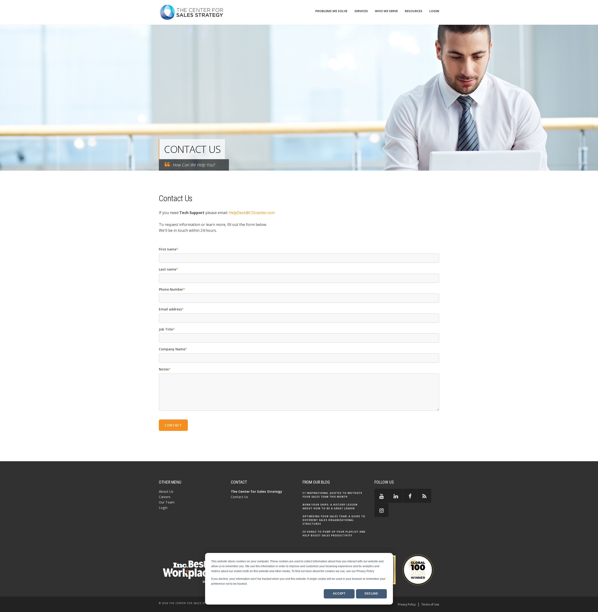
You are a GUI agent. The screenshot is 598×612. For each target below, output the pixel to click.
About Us (166, 491)
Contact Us (239, 497)
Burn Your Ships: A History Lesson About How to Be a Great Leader (330, 506)
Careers (165, 497)
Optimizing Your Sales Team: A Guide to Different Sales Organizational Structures (334, 520)
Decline (371, 593)
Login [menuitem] (434, 11)
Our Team (166, 502)
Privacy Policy (407, 604)
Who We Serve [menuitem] (386, 11)
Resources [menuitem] (413, 11)
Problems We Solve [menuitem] (331, 11)
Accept (339, 593)
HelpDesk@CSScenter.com (252, 212)
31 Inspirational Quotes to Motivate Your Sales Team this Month (332, 494)
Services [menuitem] (361, 11)
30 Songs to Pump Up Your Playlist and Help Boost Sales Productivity (334, 533)
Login (163, 507)
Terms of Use (430, 604)
